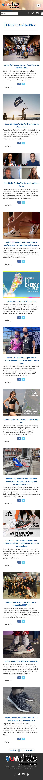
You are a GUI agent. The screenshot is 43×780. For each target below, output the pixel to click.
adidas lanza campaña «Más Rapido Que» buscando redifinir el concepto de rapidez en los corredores (21, 543)
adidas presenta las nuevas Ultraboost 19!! (21, 661)
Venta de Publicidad (23, 766)
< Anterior (12, 750)
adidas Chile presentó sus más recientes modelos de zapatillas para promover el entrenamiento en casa (21, 481)
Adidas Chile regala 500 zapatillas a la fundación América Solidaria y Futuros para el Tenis (21, 360)
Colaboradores (28, 768)
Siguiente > (30, 750)
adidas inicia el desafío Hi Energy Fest (21, 301)
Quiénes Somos (10, 766)
